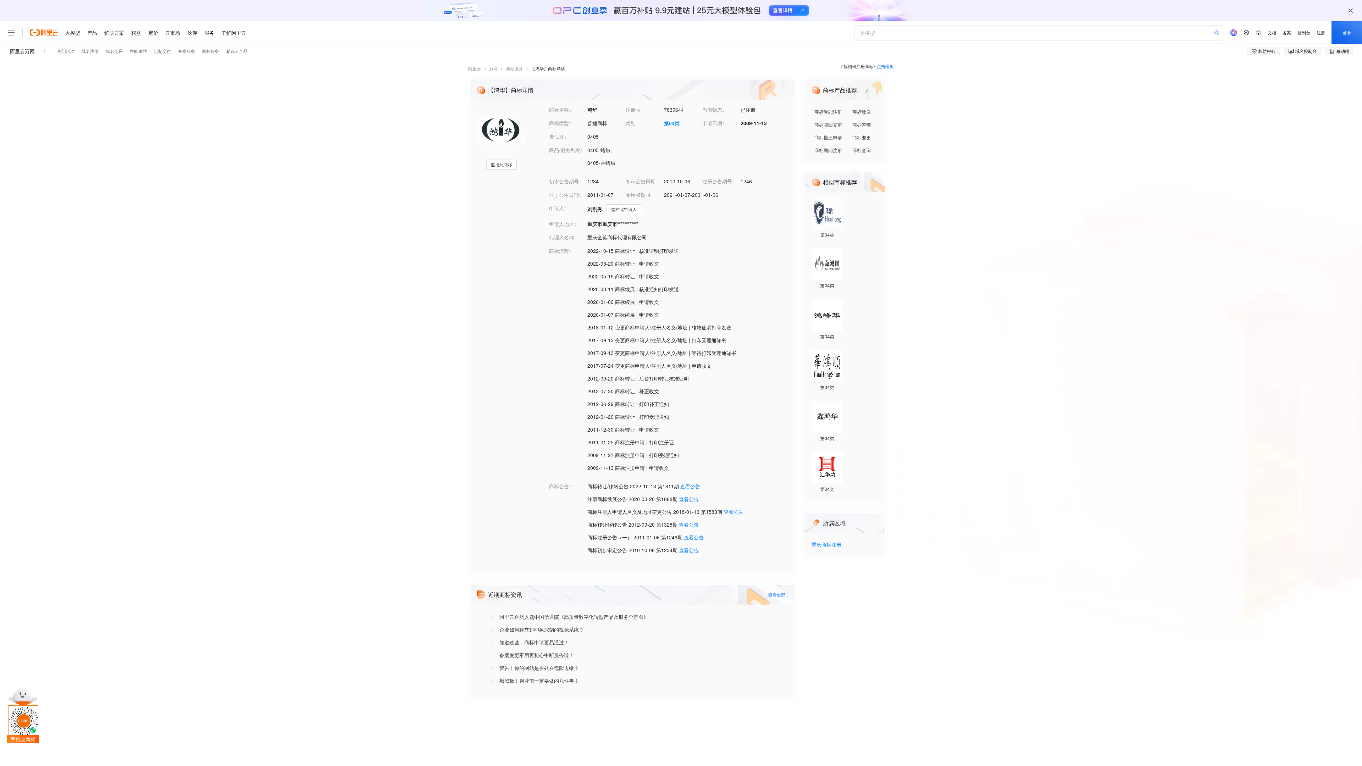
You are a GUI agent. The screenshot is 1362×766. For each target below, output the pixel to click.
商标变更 (861, 137)
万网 (493, 68)
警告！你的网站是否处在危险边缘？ (539, 667)
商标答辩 (861, 124)
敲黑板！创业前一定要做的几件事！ (539, 680)
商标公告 (559, 486)
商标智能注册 (828, 112)
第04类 (672, 123)
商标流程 (559, 250)
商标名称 (559, 109)
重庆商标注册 (826, 545)
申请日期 (712, 123)
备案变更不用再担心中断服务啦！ (536, 655)
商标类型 (559, 123)
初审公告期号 (564, 181)
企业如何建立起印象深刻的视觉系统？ (541, 629)
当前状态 (712, 109)
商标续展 (861, 112)
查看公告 (690, 486)
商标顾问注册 (828, 150)
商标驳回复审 (828, 124)
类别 (631, 123)
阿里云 (474, 68)
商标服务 (514, 68)
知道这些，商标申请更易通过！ (534, 642)
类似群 (556, 136)
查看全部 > (778, 595)
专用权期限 (638, 194)
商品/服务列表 (564, 150)
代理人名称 (561, 237)
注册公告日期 (564, 194)
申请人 (556, 208)
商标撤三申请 (828, 137)
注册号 (633, 109)
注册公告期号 (717, 181)
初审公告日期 (640, 181)
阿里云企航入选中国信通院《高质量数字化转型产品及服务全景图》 (573, 616)
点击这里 (885, 66)
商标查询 (861, 150)
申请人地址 (561, 223)
